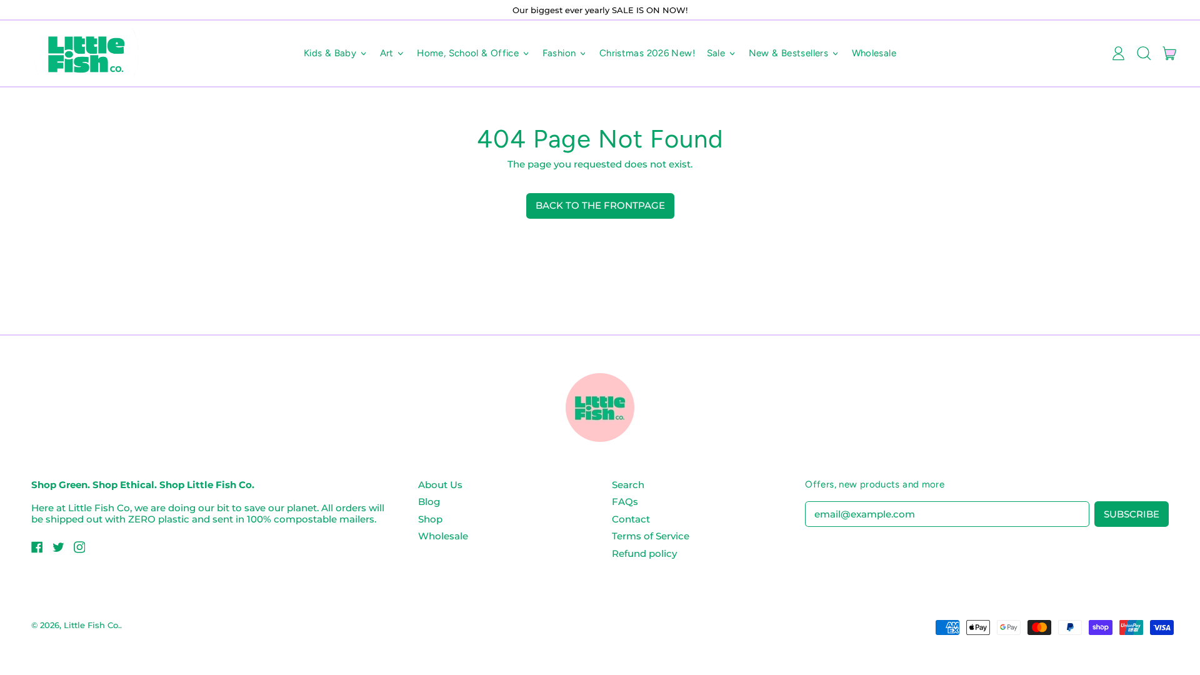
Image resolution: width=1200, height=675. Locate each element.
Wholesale (874, 53)
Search (628, 485)
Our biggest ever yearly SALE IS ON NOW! (600, 10)
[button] (1143, 53)
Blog (429, 502)
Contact (631, 519)
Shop (430, 519)
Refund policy (644, 553)
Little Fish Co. (92, 625)
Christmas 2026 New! (647, 53)
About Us (440, 485)
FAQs (625, 502)
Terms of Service (650, 536)
